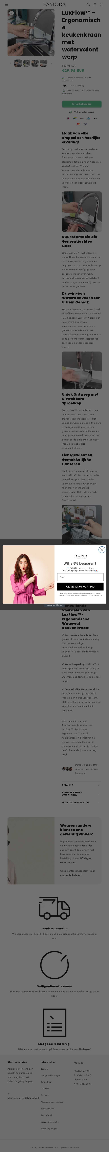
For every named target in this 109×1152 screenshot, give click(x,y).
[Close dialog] (102, 549)
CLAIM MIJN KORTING (80, 586)
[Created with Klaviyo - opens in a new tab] (54, 605)
